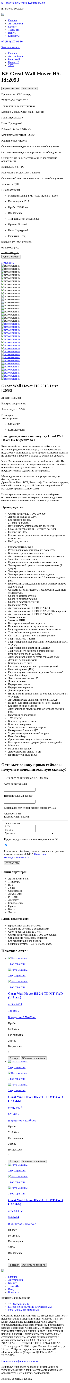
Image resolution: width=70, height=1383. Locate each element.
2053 (11, 65)
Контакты (14, 35)
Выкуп (12, 32)
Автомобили (15, 23)
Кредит (12, 26)
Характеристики (11, 88)
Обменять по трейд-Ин (33, 1058)
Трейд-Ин (14, 29)
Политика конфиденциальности (25, 856)
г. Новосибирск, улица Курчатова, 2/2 (23, 2)
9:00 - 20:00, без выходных (23, 1309)
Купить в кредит (11, 256)
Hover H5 (13, 62)
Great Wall (14, 59)
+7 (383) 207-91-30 (18, 1303)
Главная (12, 20)
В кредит (14, 1058)
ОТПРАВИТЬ (12, 863)
